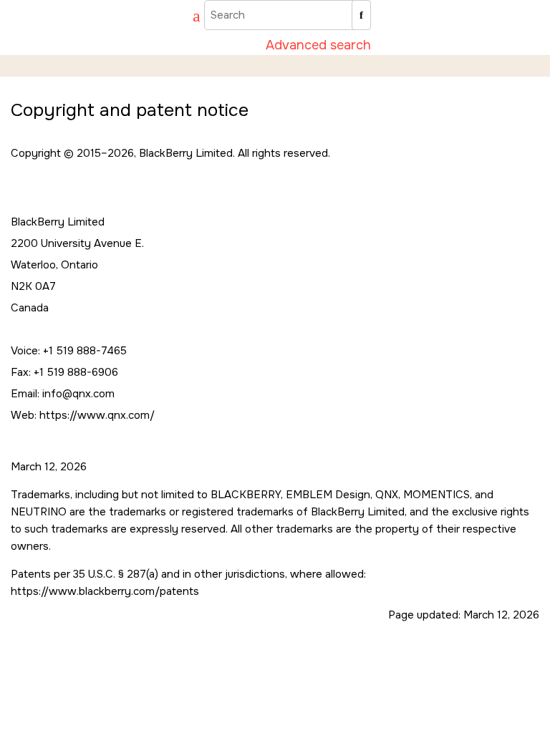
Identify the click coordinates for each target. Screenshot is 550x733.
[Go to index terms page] (190, 18)
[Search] (361, 15)
